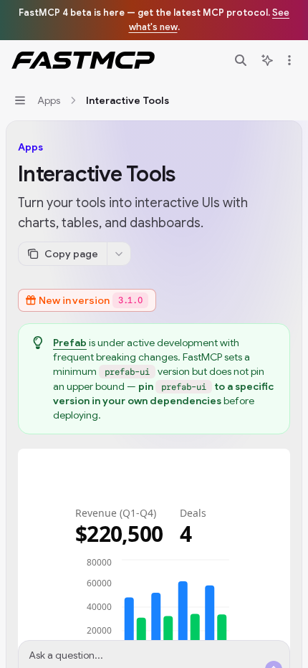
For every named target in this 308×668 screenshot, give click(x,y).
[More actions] (289, 60)
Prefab (70, 342)
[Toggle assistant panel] (267, 60)
